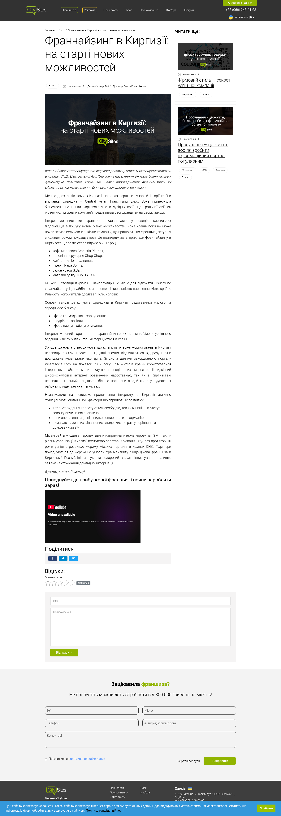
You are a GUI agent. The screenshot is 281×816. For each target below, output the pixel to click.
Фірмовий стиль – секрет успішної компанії (204, 82)
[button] (124, 811)
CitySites (143, 441)
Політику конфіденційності (105, 810)
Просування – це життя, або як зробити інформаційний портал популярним (203, 153)
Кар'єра (145, 792)
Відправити (64, 652)
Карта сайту (117, 796)
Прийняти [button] (266, 808)
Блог (143, 787)
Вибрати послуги (188, 761)
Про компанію (119, 792)
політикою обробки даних (86, 759)
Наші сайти (117, 787)
